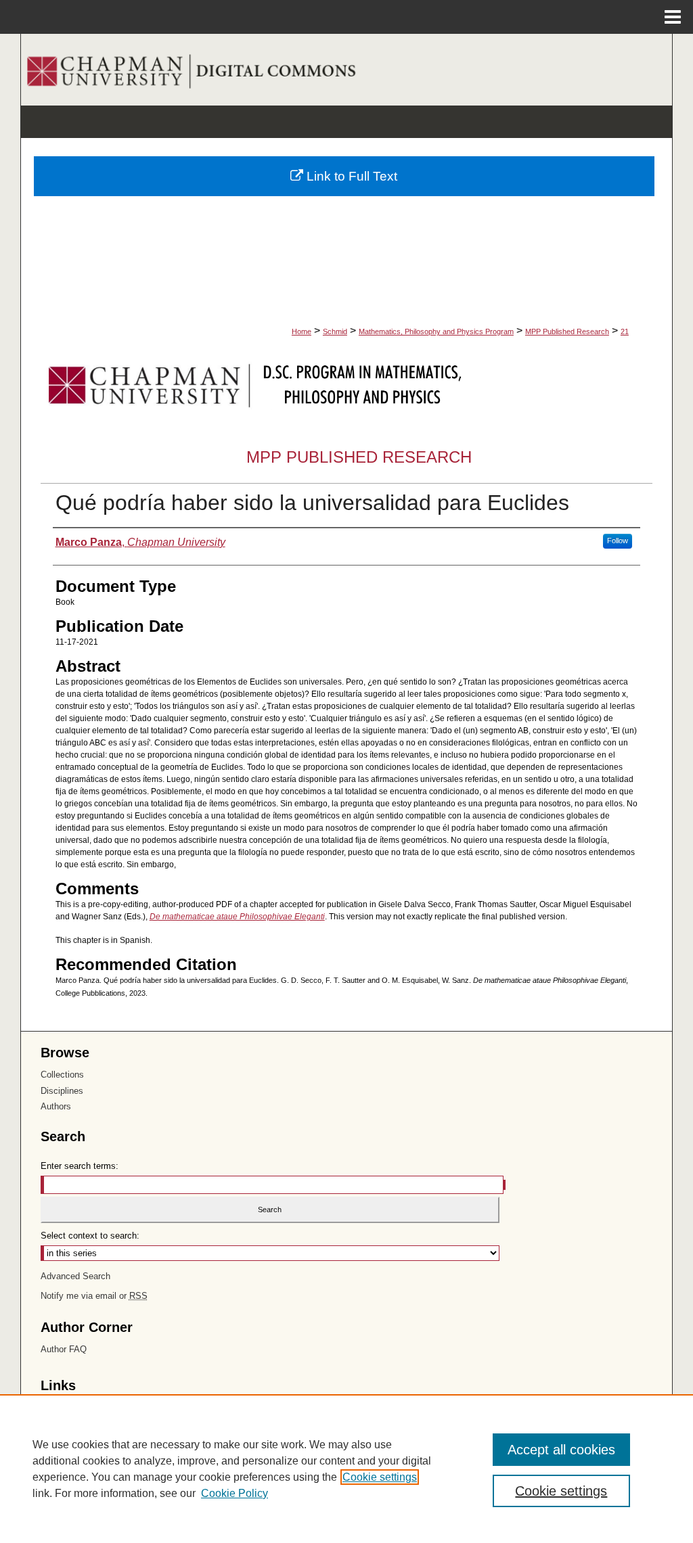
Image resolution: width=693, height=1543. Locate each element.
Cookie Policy (234, 1493)
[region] (346, 1468)
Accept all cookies (561, 1449)
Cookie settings (379, 1477)
